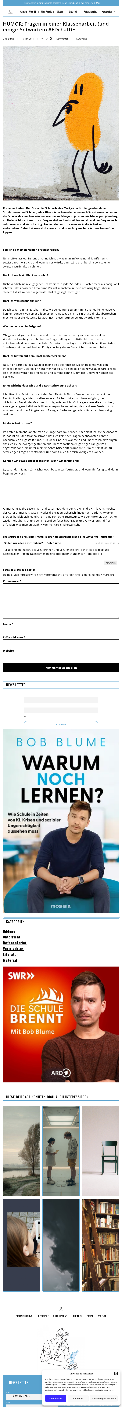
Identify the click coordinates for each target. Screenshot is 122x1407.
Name (8, 624)
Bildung (9, 931)
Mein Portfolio (47, 11)
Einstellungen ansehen (104, 1398)
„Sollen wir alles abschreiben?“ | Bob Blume (32, 543)
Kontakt (23, 11)
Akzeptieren (55, 1398)
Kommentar (12, 581)
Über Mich (34, 11)
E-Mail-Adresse (14, 637)
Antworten (111, 562)
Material (10, 960)
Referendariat (15, 943)
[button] (116, 1373)
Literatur (10, 954)
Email (26, 706)
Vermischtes (13, 948)
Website (8, 650)
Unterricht (11, 937)
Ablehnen (78, 1398)
